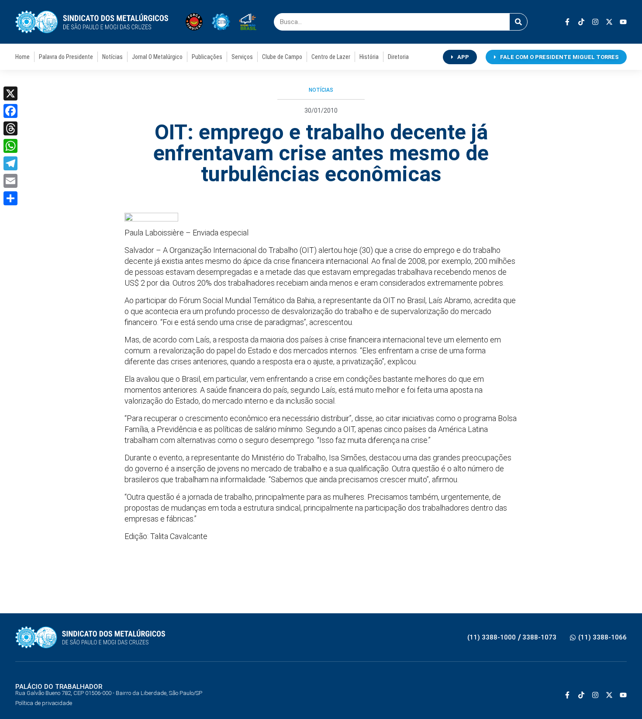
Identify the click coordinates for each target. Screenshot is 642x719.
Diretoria (398, 56)
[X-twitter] (609, 21)
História (369, 56)
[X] (10, 93)
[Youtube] (623, 21)
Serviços (242, 56)
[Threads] (10, 128)
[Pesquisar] (518, 22)
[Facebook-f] (567, 21)
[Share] (10, 198)
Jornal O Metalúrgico (157, 56)
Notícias (112, 56)
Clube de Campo (282, 56)
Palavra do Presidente (66, 56)
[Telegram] (10, 163)
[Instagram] (595, 21)
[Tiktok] (581, 21)
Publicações (207, 56)
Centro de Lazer (330, 56)
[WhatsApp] (10, 146)
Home (22, 56)
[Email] (10, 181)
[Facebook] (10, 111)
